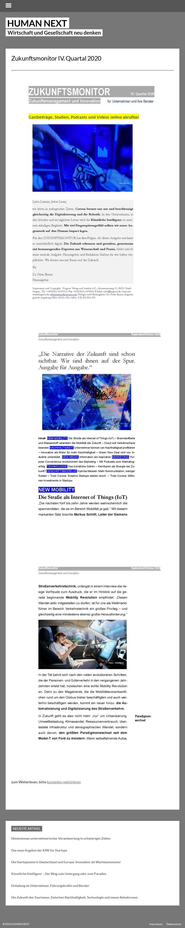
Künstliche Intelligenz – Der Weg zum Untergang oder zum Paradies (58, 874)
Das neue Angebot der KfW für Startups (39, 850)
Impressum (156, 924)
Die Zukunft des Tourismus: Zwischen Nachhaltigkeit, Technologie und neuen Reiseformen (74, 897)
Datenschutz (173, 924)
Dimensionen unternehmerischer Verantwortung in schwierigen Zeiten (60, 838)
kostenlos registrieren (64, 782)
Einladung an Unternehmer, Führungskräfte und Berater (50, 885)
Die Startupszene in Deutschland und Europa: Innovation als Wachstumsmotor (66, 862)
